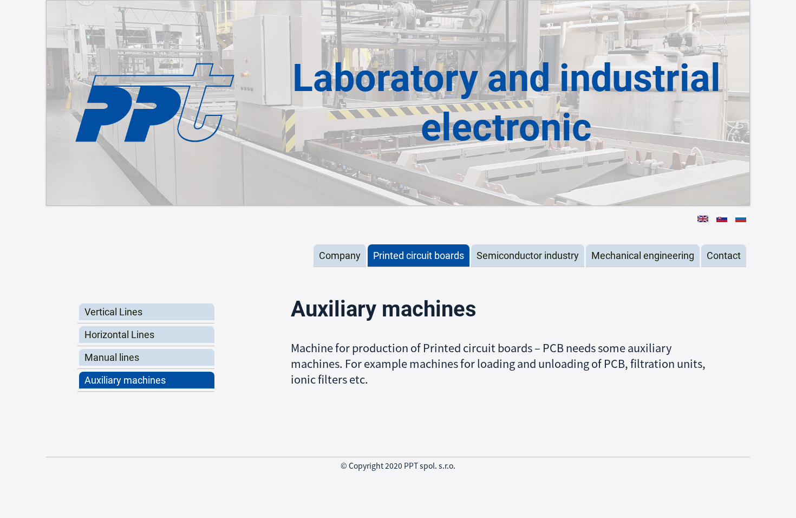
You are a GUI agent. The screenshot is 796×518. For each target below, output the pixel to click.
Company (340, 255)
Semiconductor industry (528, 255)
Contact (724, 255)
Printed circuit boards (418, 255)
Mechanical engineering (642, 255)
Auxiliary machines (125, 380)
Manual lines (111, 357)
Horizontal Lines (119, 334)
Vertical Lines (113, 312)
